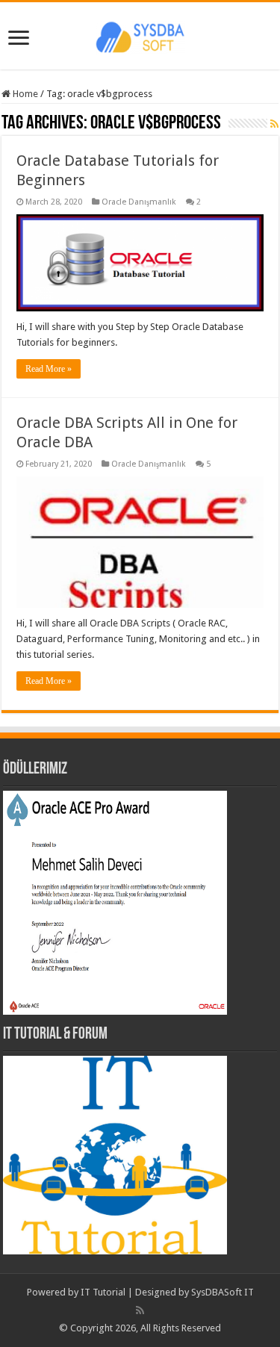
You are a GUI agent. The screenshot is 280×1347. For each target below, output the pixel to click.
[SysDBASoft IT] (140, 35)
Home (24, 93)
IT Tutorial (103, 1292)
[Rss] (140, 1310)
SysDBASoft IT (222, 1292)
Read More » (48, 369)
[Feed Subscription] (274, 124)
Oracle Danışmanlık (139, 202)
